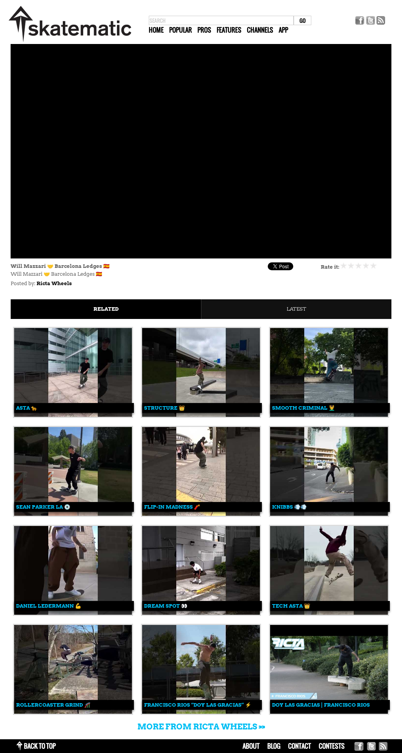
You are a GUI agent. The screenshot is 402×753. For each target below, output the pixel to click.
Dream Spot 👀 (165, 606)
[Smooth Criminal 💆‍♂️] (329, 415)
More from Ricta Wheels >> (201, 726)
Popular (180, 30)
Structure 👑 (164, 408)
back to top (40, 746)
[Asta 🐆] (73, 415)
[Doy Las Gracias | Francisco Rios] (329, 712)
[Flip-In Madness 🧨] (201, 514)
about (251, 746)
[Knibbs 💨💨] (329, 514)
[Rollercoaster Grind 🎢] (73, 712)
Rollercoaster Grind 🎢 (53, 705)
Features (229, 30)
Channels (260, 30)
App (283, 30)
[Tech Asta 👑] (329, 613)
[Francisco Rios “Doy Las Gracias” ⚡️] (201, 712)
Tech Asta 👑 (291, 606)
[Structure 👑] (201, 415)
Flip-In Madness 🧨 (172, 507)
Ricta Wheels (54, 283)
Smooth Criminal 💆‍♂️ (303, 408)
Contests (332, 746)
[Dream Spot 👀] (201, 613)
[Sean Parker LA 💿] (73, 514)
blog (273, 746)
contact (299, 746)
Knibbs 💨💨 (289, 507)
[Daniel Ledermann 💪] (73, 613)
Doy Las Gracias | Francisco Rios (321, 705)
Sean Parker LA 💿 (43, 507)
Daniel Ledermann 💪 (48, 606)
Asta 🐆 (26, 408)
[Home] (70, 42)
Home (156, 30)
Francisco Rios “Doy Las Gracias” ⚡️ (197, 705)
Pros (204, 30)
